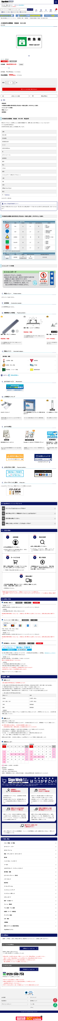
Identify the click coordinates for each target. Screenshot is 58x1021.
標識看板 (36, 360)
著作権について (33, 1000)
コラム (31, 1007)
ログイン (16, 5)
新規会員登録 (21, 5)
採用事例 (4, 112)
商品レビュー (5, 110)
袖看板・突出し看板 (10, 365)
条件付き (7, 194)
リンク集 (32, 1004)
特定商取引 (4, 1000)
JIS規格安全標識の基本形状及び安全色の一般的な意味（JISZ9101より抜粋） (20, 105)
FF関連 (35, 365)
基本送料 (4, 61)
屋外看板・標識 (6, 356)
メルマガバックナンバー (43, 461)
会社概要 (3, 997)
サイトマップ (33, 997)
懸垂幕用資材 (37, 369)
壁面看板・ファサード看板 (12, 369)
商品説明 (4, 103)
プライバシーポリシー (6, 1004)
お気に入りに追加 (15, 96)
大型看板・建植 (9, 360)
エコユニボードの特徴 (7, 107)
